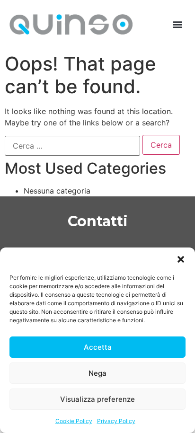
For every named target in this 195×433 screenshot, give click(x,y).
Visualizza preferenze (97, 399)
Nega (97, 373)
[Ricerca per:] (72, 146)
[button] (181, 259)
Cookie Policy (73, 420)
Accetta (98, 347)
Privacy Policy (116, 420)
